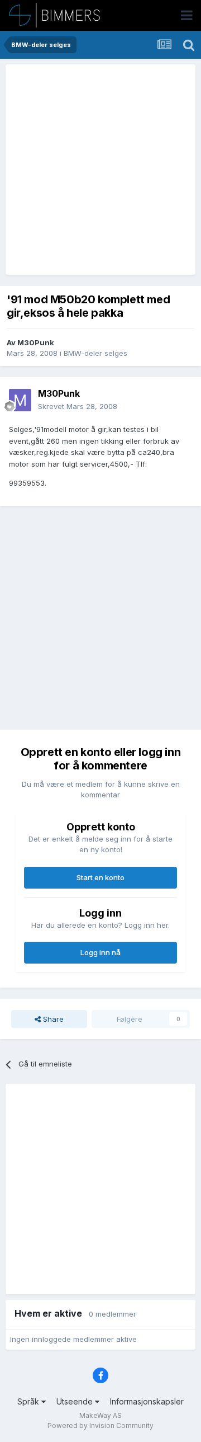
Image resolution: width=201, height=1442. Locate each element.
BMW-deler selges (95, 353)
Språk (29, 1401)
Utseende (75, 1401)
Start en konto (100, 877)
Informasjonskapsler (147, 1401)
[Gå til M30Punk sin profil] (20, 400)
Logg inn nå (100, 952)
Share (52, 1018)
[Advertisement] (100, 169)
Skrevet (77, 406)
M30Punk (35, 342)
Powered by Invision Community (100, 1425)
